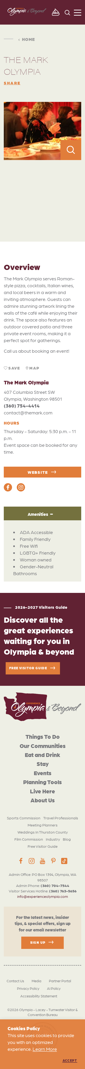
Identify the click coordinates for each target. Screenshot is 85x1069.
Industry (53, 839)
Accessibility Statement (38, 996)
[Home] (42, 706)
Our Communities (43, 745)
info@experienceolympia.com (42, 896)
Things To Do (43, 736)
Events (42, 772)
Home (28, 39)
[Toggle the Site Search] (67, 12)
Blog (67, 839)
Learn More (45, 1049)
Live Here (42, 790)
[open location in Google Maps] (42, 190)
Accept (70, 1060)
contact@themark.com (28, 412)
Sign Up (38, 942)
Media (36, 981)
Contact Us (15, 981)
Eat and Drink (42, 754)
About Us (42, 799)
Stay (43, 763)
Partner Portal (60, 981)
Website (38, 472)
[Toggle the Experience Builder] (55, 12)
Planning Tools (42, 781)
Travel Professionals (60, 818)
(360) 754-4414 (22, 405)
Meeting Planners (43, 825)
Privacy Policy (28, 988)
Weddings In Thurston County (42, 832)
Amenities (38, 514)
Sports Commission (23, 818)
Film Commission (28, 839)
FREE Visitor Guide (28, 668)
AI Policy (54, 988)
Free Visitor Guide (43, 846)
